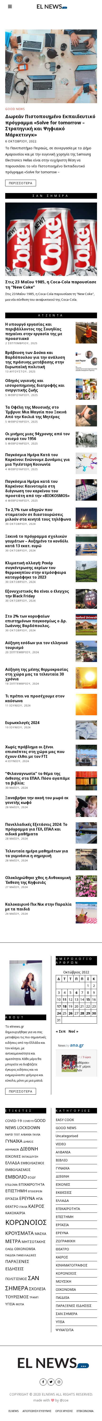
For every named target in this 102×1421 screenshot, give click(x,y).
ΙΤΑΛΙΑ (23, 1206)
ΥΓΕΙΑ (10, 1303)
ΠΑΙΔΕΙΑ (10, 1255)
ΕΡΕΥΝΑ (27, 1198)
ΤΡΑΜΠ (34, 1297)
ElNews (14, 1411)
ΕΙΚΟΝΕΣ (13, 1156)
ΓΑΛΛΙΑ (36, 1134)
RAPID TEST (12, 1134)
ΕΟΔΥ (32, 1177)
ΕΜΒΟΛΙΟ (16, 1177)
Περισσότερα (20, 183)
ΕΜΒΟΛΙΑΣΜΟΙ (32, 1163)
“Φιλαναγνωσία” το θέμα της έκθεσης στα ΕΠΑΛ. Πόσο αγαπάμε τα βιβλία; (37, 778)
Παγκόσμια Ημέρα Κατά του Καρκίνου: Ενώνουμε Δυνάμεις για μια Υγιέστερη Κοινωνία (37, 459)
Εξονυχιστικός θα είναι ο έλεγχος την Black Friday (37, 594)
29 (88, 1013)
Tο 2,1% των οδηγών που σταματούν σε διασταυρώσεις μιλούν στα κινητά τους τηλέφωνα (38, 514)
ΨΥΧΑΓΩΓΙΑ (65, 1330)
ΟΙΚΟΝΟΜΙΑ (24, 1248)
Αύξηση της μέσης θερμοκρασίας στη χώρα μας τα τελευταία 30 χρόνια (36, 674)
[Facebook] (43, 1382)
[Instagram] (58, 1382)
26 (70, 1013)
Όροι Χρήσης (64, 1411)
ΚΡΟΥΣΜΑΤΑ (19, 1233)
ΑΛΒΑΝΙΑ (26, 1134)
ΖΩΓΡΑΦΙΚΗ (65, 1241)
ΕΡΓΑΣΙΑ (11, 1199)
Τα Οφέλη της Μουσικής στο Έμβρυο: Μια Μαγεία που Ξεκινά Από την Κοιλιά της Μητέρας (36, 412)
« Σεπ (61, 1031)
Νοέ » (73, 1031)
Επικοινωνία (85, 1411)
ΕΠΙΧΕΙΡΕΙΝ (35, 1191)
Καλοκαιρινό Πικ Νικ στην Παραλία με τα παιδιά (38, 907)
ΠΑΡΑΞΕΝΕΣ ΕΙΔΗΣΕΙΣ (74, 1305)
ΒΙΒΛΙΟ (62, 1160)
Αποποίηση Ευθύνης (37, 1411)
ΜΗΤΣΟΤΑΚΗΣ (34, 1241)
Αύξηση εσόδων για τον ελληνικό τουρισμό (36, 645)
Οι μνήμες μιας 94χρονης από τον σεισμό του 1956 (37, 436)
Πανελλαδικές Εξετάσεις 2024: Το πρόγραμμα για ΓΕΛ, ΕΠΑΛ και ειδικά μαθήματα (36, 829)
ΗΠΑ (39, 1199)
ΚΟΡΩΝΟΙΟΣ (26, 1222)
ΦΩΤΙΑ (20, 1304)
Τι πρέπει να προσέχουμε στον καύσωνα (35, 698)
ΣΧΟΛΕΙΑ (37, 1288)
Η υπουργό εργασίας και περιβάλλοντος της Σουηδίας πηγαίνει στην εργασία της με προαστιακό (33, 331)
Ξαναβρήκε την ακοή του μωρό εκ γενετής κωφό (36, 800)
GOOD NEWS (15, 109)
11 (64, 999)
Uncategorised (67, 1136)
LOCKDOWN (28, 1127)
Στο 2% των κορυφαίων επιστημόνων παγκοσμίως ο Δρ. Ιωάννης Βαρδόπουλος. (36, 621)
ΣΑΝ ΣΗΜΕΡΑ (66, 1313)
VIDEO (61, 1144)
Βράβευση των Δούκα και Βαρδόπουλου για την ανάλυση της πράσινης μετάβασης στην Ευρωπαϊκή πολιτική (35, 359)
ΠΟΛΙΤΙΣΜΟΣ (16, 1278)
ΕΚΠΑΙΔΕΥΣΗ (30, 1156)
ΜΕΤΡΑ (13, 1241)
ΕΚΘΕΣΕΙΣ (64, 1192)
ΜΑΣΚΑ (40, 1233)
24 (59, 1013)
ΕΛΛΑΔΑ (12, 1162)
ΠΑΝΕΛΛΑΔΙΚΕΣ (26, 1255)
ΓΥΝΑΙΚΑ (13, 1141)
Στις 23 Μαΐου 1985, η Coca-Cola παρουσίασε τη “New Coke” (50, 284)
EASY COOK (65, 1119)
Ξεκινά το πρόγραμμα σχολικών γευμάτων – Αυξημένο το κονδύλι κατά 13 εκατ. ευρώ (36, 541)
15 (88, 999)
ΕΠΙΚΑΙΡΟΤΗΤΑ (31, 1184)
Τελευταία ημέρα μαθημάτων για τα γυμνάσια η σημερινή (36, 853)
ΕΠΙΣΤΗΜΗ (16, 1191)
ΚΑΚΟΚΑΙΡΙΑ (15, 1213)
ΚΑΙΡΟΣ (36, 1206)
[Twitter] (51, 1382)
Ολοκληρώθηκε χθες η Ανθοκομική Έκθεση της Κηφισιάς (38, 880)
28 (82, 1013)
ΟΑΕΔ (9, 1249)
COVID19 (28, 1121)
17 (59, 1006)
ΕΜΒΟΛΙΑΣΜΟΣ (18, 1169)
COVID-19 (13, 1120)
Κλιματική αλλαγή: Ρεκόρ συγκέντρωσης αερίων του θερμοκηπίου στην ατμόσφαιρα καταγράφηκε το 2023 (35, 570)
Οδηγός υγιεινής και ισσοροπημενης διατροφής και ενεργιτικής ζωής (35, 385)
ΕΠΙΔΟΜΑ (11, 1184)
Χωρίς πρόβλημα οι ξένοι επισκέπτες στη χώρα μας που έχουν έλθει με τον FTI (35, 751)
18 (64, 1006)
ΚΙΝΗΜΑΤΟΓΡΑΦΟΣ (72, 1265)
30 (94, 1013)
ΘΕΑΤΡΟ (12, 1206)
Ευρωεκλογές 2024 (22, 722)
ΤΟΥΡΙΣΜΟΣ (17, 1297)
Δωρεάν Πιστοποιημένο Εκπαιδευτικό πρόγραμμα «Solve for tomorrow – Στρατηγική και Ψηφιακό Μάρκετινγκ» (50, 125)
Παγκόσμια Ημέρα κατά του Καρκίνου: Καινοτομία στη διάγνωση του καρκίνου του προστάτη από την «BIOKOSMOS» (37, 488)
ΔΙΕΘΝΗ (29, 1149)
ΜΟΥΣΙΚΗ (63, 1281)
